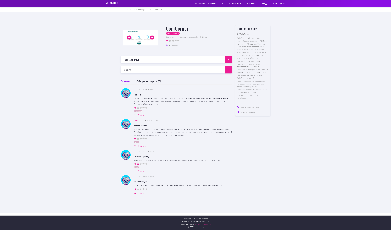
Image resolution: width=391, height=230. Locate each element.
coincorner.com (247, 29)
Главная (124, 10)
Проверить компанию (205, 3)
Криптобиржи (140, 10)
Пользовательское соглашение (195, 218)
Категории (250, 3)
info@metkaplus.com (203, 224)
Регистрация (279, 3)
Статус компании (230, 3)
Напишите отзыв (131, 59)
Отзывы (125, 81)
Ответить (141, 115)
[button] (129, 37)
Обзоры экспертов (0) (148, 81)
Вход (264, 3)
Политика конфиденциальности (195, 221)
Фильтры (128, 70)
